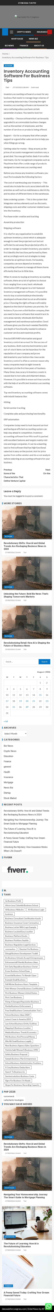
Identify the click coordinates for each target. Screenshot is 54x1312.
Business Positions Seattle (17, 940)
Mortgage (17, 38)
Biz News (9, 45)
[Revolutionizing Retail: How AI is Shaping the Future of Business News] (27, 622)
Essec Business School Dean (17, 971)
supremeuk (9, 1096)
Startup (7, 793)
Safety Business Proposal (16, 1054)
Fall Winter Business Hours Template (21, 984)
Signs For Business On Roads (17, 1080)
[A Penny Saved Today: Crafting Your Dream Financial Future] (27, 1272)
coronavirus (10, 949)
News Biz (33, 38)
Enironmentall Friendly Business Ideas (21, 962)
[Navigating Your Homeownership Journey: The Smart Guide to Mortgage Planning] (27, 1174)
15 (40, 695)
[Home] (5, 32)
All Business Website (14, 909)
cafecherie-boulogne (14, 1100)
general (7, 766)
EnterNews (33, 1308)
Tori (7, 87)
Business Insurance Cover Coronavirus (22, 923)
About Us (39, 45)
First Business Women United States (21, 993)
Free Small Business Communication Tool (23, 1010)
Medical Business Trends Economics (21, 1032)
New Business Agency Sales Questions (22, 1045)
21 (33, 701)
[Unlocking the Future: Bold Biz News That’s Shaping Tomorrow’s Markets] (27, 573)
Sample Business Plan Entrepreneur (20, 1059)
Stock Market (10, 798)
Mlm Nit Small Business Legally (18, 1041)
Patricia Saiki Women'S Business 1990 (21, 1050)
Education (8, 756)
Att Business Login (36, 909)
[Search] (45, 32)
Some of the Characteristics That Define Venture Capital (14, 475)
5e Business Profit (13, 901)
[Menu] (11, 31)
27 (27, 707)
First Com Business (13, 997)
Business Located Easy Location (19, 931)
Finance (24, 45)
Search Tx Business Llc (15, 1072)
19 (20, 701)
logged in (20, 496)
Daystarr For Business (29, 949)
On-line (46, 471)
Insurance (42, 32)
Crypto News (24, 32)
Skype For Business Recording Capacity (22, 1085)
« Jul (6, 721)
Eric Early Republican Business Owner (21, 966)
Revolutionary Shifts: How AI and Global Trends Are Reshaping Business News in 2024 (25, 546)
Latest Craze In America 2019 (18, 1019)
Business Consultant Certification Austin (23, 918)
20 (27, 701)
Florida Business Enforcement (18, 1006)
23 (47, 701)
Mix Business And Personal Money (20, 1037)
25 (13, 707)
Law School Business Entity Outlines (21, 1023)
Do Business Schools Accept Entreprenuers (24, 958)
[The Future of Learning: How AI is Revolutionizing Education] (27, 1223)
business (9, 914)
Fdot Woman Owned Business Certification (24, 988)
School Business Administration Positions (23, 1063)
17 (7, 701)
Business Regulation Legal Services (20, 945)
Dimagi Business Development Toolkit (21, 953)
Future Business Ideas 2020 (17, 1015)
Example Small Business (15, 980)
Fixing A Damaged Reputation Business (22, 1002)
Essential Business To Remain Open (20, 975)
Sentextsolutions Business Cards (19, 1076)
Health (7, 772)
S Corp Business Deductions (17, 1067)
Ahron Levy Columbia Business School (21, 905)
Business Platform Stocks (16, 936)
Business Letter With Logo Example (20, 927)
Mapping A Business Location (18, 1028)
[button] (11, 31)
